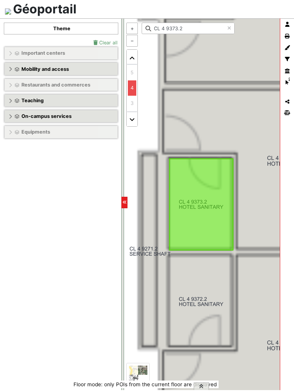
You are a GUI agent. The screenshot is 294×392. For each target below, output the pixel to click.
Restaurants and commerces (55, 85)
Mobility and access (45, 69)
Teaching (32, 100)
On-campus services (46, 116)
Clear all (108, 43)
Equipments (35, 132)
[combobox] (188, 28)
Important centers (43, 53)
